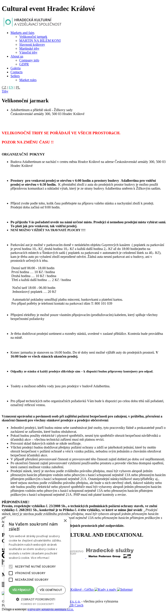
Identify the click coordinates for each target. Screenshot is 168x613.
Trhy (5, 91)
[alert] (37, 562)
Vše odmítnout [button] (51, 590)
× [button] (65, 520)
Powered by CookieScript (37, 604)
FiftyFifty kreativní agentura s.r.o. (51, 609)
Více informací (40, 558)
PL (18, 87)
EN (11, 87)
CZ (4, 87)
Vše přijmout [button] (21, 590)
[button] (37, 599)
